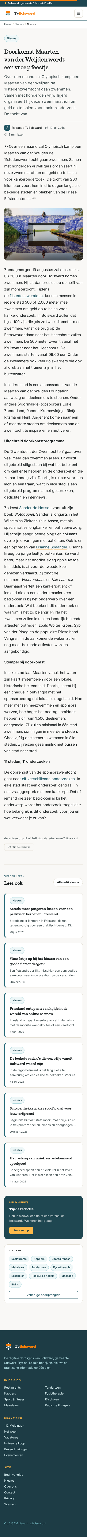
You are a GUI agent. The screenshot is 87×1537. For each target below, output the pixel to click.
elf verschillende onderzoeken (48, 779)
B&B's (15, 1284)
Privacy (9, 1498)
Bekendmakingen (16, 1449)
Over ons (10, 1486)
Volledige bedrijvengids (43, 1295)
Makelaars (17, 1267)
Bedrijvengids (13, 1474)
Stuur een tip (21, 1230)
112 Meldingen (14, 1425)
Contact (9, 1492)
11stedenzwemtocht (27, 295)
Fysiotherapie (61, 1267)
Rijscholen (17, 1275)
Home (7, 24)
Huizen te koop (14, 1443)
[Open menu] (78, 13)
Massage (67, 1275)
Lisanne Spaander (51, 547)
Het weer (10, 1431)
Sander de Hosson (35, 507)
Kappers (39, 1258)
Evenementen (13, 1455)
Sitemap (10, 1504)
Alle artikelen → (68, 882)
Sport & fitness (61, 1258)
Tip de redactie (21, 847)
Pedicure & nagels (43, 1275)
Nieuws (19, 24)
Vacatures (11, 1437)
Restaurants (19, 1258)
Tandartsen (39, 1267)
